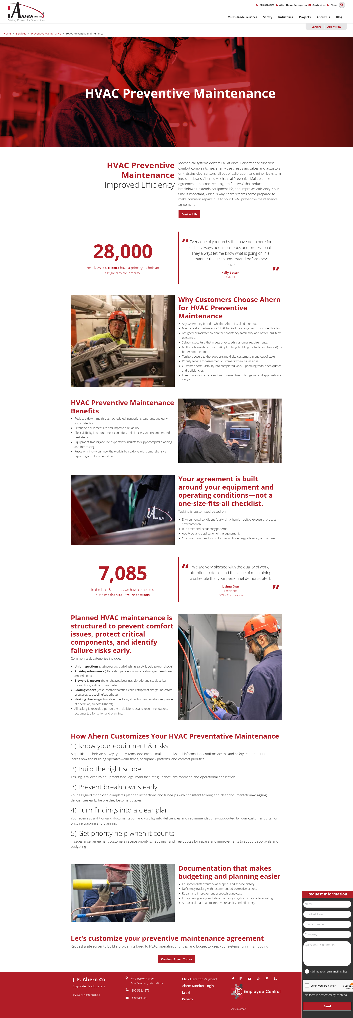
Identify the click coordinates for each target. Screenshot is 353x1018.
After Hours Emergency (293, 5)
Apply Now (334, 26)
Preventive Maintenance (46, 33)
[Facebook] (234, 979)
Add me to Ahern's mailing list (328, 971)
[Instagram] (268, 979)
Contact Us (318, 5)
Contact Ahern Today (176, 959)
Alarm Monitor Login (198, 986)
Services (21, 33)
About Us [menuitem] (323, 17)
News (334, 5)
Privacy (187, 999)
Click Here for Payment (199, 979)
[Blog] (276, 979)
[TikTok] (259, 979)
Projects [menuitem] (305, 17)
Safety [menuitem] (267, 17)
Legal (186, 992)
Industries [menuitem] (285, 17)
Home (7, 33)
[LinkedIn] (242, 979)
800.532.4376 (267, 5)
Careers (316, 26)
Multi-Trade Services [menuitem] (242, 17)
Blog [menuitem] (339, 17)
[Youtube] (251, 979)
